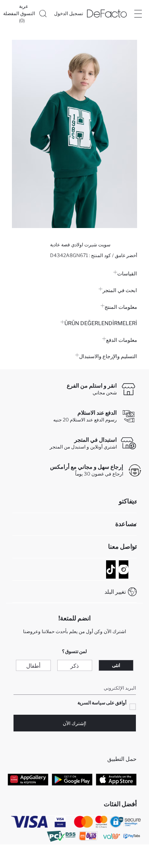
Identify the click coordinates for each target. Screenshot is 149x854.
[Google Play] (72, 779)
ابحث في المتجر (120, 290)
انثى (116, 665)
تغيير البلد (115, 591)
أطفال (33, 665)
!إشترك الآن (74, 723)
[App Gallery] (28, 779)
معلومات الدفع (121, 340)
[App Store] (116, 779)
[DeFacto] (107, 14)
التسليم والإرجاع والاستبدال (108, 356)
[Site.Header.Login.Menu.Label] (138, 13)
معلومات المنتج (120, 307)
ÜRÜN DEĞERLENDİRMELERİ (100, 323)
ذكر (74, 665)
